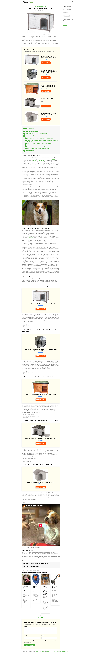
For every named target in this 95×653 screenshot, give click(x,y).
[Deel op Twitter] (38, 617)
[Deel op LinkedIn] (42, 617)
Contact (69, 1)
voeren (53, 159)
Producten (64, 1)
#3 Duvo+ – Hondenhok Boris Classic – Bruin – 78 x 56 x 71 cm (48, 85)
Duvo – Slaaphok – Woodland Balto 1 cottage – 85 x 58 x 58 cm (40, 138)
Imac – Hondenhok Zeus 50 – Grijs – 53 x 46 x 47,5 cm (38, 148)
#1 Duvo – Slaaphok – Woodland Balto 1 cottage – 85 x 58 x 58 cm (48, 57)
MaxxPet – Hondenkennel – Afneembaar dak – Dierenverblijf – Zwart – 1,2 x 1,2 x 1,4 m (42, 141)
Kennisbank (58, 1)
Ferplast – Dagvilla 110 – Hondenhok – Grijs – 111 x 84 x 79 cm (40, 146)
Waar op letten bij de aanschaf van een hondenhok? (36, 133)
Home (53, 1)
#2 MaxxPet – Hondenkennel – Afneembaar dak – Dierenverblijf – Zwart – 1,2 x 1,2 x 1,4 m (49, 72)
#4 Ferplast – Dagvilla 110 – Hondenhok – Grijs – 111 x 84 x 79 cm (49, 100)
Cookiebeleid (55, 651)
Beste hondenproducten (40, 6)
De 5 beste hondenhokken (31, 136)
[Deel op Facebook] (37, 617)
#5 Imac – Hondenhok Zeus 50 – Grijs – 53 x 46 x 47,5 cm (48, 114)
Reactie (25, 626)
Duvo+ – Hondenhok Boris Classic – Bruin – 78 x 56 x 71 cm (39, 144)
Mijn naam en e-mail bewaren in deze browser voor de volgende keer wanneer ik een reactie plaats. (40, 641)
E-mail (42, 635)
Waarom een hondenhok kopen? (32, 131)
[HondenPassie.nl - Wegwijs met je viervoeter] (28, 2)
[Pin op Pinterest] (41, 617)
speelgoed (55, 180)
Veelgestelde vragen (30, 151)
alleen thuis (56, 38)
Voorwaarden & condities (40, 651)
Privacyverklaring (49, 651)
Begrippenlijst (66, 651)
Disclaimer (61, 651)
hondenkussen (41, 180)
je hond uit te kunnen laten (39, 160)
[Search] (72, 2)
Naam (25, 635)
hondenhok (31, 238)
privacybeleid (65, 25)
